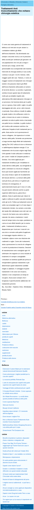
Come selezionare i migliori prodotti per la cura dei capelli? (16, 375)
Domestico (5, 2)
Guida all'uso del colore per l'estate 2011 (16, 451)
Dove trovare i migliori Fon (11, 416)
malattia (12, 2)
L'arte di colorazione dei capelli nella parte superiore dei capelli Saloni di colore (16, 384)
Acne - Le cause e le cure (11, 496)
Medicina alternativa (8, 318)
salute (25, 2)
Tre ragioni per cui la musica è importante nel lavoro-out (17, 501)
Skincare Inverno (8, 405)
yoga (3, 361)
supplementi (6, 353)
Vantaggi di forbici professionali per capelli (16, 388)
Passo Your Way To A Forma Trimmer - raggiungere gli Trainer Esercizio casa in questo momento (16, 446)
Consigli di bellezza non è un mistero (13, 302)
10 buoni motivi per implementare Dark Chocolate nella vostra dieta (15, 475)
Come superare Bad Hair (11, 402)
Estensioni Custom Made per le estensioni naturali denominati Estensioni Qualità (16, 370)
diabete (4, 329)
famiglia (4, 5)
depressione (6, 326)
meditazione (6, 342)
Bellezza (5, 321)
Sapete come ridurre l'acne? (12, 465)
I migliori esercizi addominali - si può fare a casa (16, 484)
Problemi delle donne (9, 358)
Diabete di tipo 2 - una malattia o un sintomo (17, 454)
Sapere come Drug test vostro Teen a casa (16, 493)
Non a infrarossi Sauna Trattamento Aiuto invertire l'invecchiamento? (16, 421)
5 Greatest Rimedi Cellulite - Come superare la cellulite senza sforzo (17, 392)
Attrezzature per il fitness (10, 334)
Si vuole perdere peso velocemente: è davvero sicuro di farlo (15, 461)
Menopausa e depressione (11, 457)
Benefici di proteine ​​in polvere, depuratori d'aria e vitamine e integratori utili (16, 439)
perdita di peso (7, 355)
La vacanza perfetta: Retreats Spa (14, 379)
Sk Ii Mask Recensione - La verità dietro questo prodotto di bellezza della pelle (15, 397)
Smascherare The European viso (13, 430)
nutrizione (5, 350)
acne (3, 315)
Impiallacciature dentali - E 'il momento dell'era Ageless (15, 412)
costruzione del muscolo (10, 347)
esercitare (5, 331)
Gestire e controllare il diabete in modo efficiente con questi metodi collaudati (15, 470)
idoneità (10, 5)
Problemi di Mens (8, 345)
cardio (4, 323)
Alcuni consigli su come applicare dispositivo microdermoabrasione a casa (17, 489)
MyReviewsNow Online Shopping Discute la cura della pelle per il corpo (17, 426)
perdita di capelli (7, 337)
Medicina (5, 339)
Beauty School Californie (11, 408)
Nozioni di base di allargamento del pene (16, 479)
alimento (18, 2)
